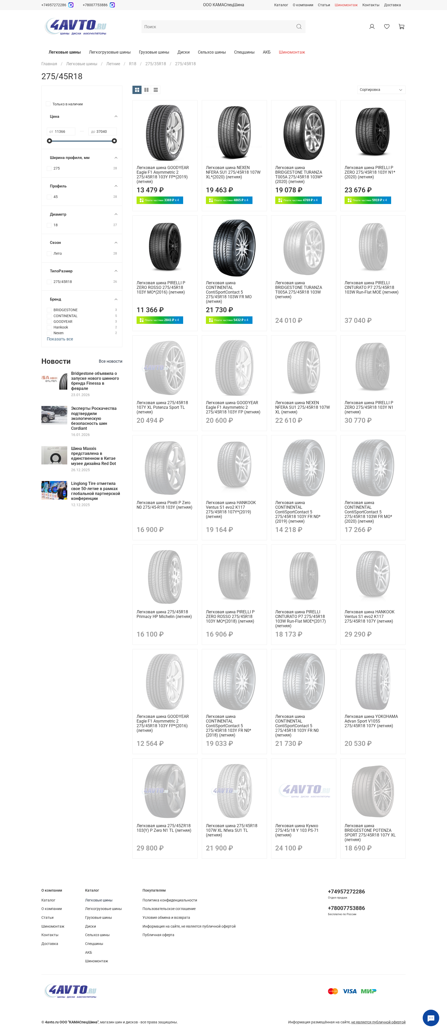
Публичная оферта (158, 935)
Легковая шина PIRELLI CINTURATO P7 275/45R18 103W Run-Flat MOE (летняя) (372, 287)
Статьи (324, 5)
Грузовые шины (154, 52)
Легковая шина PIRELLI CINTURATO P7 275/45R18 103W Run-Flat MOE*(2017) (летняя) (300, 618)
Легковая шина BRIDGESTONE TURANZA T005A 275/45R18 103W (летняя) (298, 289)
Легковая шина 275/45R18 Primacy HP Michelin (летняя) (164, 614)
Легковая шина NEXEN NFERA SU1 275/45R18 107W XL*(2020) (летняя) (233, 172)
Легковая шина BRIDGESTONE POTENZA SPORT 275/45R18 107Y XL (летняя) (370, 832)
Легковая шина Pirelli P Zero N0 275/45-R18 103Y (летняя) (164, 505)
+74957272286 (53, 5)
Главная (49, 63)
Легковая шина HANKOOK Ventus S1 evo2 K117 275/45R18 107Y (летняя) (369, 616)
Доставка (392, 5)
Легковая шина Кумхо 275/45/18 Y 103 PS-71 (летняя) (297, 830)
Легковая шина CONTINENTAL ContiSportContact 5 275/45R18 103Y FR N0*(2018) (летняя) (228, 726)
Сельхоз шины (212, 52)
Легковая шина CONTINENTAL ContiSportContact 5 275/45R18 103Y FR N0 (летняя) (297, 726)
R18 (132, 63)
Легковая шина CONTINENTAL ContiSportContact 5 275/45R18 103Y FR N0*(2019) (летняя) (298, 512)
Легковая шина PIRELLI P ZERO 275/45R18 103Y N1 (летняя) (369, 407)
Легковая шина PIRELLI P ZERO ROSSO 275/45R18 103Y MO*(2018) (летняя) (230, 616)
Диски (183, 52)
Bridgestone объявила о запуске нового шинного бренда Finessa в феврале (95, 381)
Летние (113, 63)
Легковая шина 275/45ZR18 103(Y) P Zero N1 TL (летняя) (164, 828)
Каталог (281, 5)
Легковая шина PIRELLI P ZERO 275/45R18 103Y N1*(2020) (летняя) (370, 172)
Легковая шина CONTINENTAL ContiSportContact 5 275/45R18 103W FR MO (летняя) (229, 292)
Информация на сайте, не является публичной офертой (189, 926)
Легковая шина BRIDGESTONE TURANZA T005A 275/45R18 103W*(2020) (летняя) (299, 174)
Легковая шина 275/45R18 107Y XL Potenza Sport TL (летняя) (162, 407)
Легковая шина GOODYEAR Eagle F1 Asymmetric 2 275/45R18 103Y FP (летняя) (233, 407)
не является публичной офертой (378, 1022)
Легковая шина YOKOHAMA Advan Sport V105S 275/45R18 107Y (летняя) (371, 721)
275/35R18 (155, 63)
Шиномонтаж (346, 5)
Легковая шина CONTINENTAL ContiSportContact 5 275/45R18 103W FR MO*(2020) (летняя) (368, 512)
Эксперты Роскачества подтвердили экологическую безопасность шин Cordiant (94, 418)
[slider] (49, 141)
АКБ (267, 52)
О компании (303, 5)
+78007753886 (95, 5)
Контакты (370, 5)
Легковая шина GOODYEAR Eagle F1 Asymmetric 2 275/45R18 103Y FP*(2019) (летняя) (163, 174)
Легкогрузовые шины (110, 52)
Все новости (110, 361)
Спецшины (244, 52)
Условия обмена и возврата (166, 917)
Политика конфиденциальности (170, 900)
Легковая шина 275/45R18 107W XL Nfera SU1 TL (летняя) (231, 830)
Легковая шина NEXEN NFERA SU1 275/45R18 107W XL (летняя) (302, 407)
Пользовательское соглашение (169, 909)
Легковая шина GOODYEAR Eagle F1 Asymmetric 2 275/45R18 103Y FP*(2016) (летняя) (163, 723)
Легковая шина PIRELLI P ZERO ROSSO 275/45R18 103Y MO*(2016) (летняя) (161, 287)
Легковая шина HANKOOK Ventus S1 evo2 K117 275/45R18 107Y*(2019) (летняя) (231, 509)
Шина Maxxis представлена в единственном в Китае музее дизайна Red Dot (93, 456)
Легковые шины (65, 52)
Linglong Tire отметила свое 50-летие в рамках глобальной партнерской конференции (95, 491)
